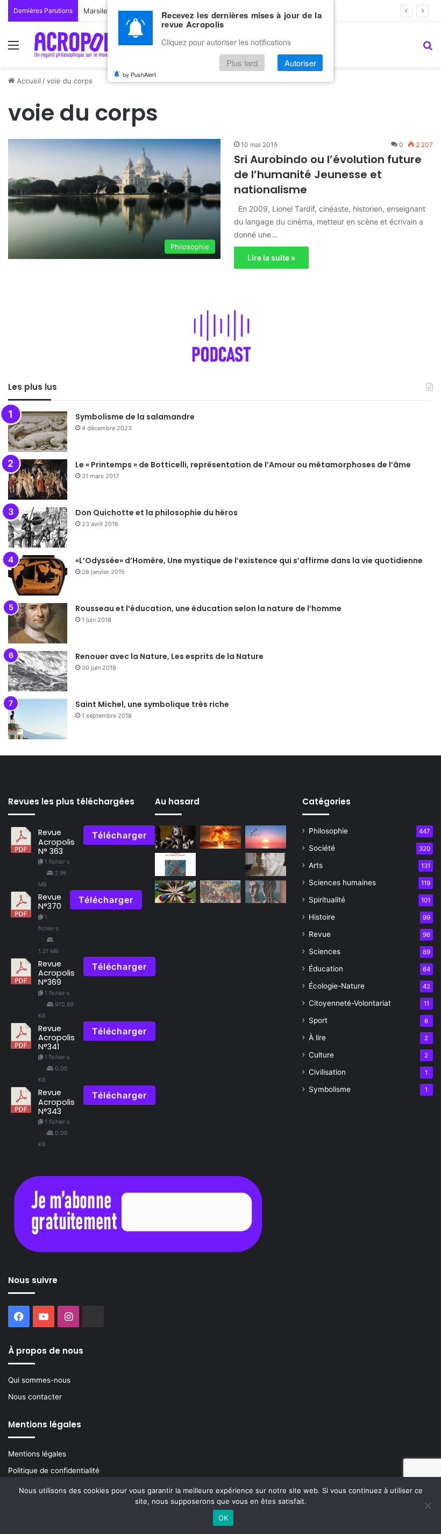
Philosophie (328, 830)
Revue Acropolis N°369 (56, 973)
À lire (317, 1037)
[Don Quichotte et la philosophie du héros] (37, 527)
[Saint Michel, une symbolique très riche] (37, 719)
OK (223, 1518)
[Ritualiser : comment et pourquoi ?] (175, 891)
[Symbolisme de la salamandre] (37, 431)
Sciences (324, 951)
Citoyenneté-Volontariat (350, 1003)
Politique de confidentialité (53, 1470)
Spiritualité (327, 899)
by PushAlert (139, 74)
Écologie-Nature (337, 986)
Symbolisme (330, 1089)
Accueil (28, 80)
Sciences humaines (342, 882)
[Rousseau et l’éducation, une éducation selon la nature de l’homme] (37, 623)
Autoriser (300, 62)
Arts (316, 865)
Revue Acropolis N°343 (56, 1102)
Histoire (322, 917)
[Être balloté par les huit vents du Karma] (175, 837)
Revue (320, 934)
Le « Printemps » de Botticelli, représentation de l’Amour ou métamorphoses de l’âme (243, 464)
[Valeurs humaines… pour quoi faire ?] (220, 837)
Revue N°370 (49, 902)
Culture (321, 1054)
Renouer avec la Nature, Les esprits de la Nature (169, 656)
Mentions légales (37, 1453)
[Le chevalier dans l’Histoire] (220, 891)
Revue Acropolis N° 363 (56, 842)
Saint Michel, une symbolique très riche (152, 704)
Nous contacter (35, 1396)
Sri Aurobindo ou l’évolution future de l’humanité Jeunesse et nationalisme (328, 174)
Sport (318, 1020)
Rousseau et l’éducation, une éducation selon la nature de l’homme (208, 608)
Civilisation (327, 1072)
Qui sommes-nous (39, 1380)
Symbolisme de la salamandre (135, 416)
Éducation (326, 968)
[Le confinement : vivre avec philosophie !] (265, 837)
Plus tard (242, 62)
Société (322, 848)
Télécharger (119, 835)
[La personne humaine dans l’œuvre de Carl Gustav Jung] (265, 891)
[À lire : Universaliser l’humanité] (175, 864)
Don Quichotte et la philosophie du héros (156, 512)
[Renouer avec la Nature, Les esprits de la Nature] (37, 671)
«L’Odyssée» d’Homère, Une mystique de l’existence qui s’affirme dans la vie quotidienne (249, 560)
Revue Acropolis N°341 (56, 1038)
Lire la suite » (271, 257)
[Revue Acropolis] (81, 45)
